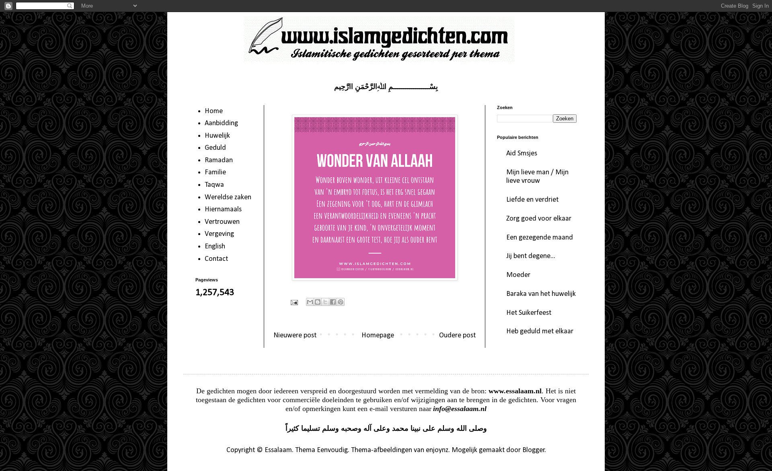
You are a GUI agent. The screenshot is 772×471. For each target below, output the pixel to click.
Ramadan (219, 160)
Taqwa (214, 185)
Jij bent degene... (530, 256)
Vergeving (219, 234)
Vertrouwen (222, 222)
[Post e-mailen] (293, 302)
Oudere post (457, 335)
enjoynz (437, 450)
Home (214, 111)
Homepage (377, 335)
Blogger (533, 450)
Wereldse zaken (228, 197)
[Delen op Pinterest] (341, 302)
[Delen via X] (325, 302)
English (215, 246)
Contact (216, 259)
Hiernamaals (223, 209)
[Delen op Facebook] (333, 302)
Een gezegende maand (539, 238)
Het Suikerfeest (528, 313)
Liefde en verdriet (532, 200)
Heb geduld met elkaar (539, 331)
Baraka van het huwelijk (541, 294)
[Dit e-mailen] (310, 302)
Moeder (518, 275)
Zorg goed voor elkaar (538, 219)
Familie (215, 172)
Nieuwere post (294, 335)
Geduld (215, 148)
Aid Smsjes (521, 153)
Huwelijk (217, 136)
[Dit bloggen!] (318, 302)
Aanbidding (221, 123)
